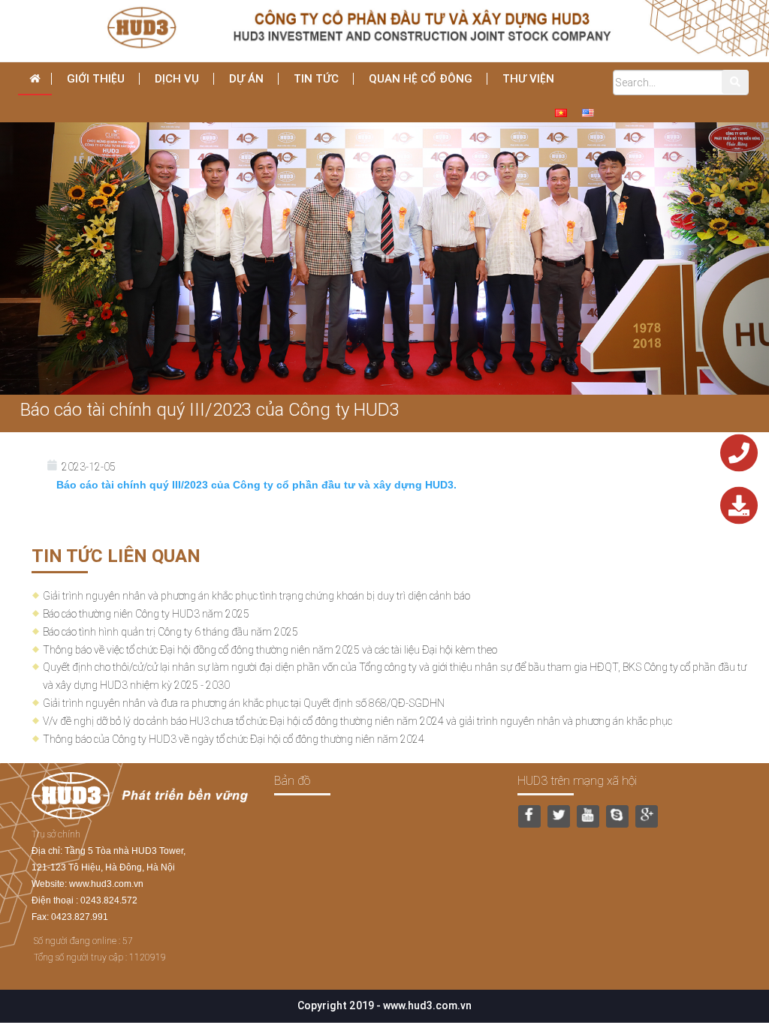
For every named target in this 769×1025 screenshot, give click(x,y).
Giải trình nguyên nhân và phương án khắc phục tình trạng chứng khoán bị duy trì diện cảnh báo (256, 596)
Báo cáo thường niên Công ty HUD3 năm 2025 (146, 614)
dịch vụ (177, 78)
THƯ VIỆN (528, 78)
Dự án (246, 78)
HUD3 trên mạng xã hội (577, 780)
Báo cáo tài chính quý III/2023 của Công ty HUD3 (210, 409)
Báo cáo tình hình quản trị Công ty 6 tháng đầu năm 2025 (170, 632)
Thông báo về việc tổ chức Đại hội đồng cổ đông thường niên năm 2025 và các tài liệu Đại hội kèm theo (270, 650)
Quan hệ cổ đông (420, 78)
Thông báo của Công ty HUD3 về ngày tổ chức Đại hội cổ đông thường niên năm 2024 (233, 739)
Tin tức (316, 78)
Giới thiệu (96, 78)
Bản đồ (292, 780)
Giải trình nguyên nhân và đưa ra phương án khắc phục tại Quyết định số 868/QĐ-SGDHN (244, 703)
